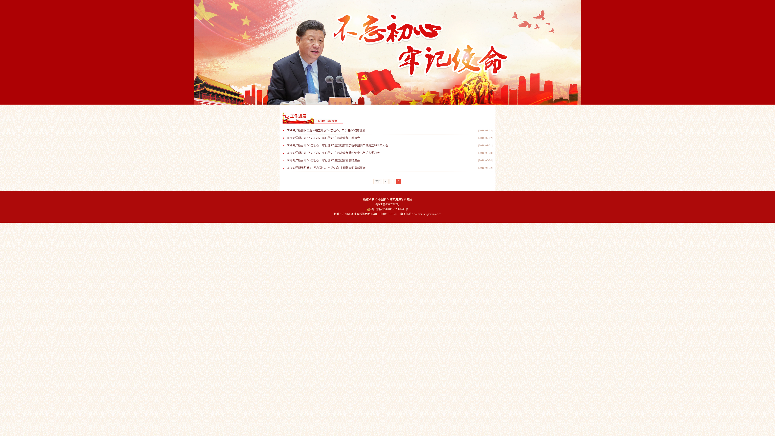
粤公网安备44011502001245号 (389, 209)
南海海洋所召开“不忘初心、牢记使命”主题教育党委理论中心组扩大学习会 (333, 152)
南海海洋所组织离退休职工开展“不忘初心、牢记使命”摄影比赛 (326, 130)
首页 (377, 181)
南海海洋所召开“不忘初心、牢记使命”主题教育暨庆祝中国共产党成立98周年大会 (337, 145)
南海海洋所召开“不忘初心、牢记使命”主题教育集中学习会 (323, 137)
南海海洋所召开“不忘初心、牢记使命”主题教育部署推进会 (323, 160)
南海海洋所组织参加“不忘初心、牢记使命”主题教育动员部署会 (326, 167)
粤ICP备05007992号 (387, 204)
